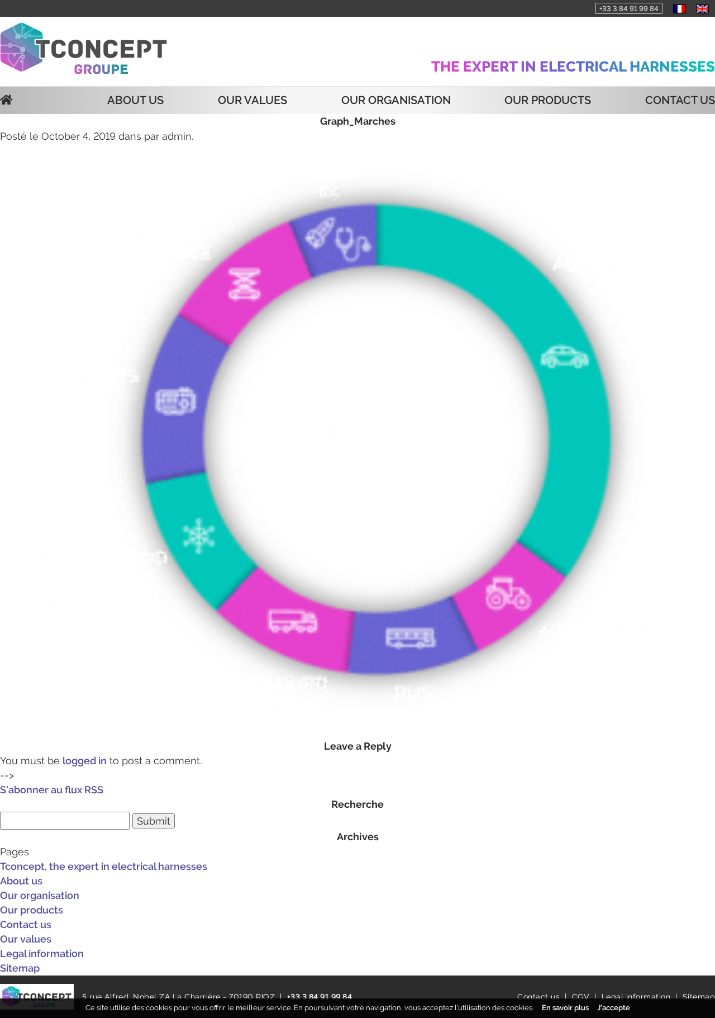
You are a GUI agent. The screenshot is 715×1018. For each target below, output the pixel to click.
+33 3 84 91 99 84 (629, 8)
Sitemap (20, 968)
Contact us (680, 100)
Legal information (42, 953)
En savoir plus (565, 1007)
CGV (581, 996)
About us (135, 100)
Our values (252, 100)
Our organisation (396, 100)
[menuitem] (679, 8)
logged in (85, 760)
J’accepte (613, 1007)
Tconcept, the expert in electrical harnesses (103, 866)
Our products (547, 100)
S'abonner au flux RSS (51, 790)
